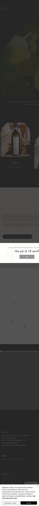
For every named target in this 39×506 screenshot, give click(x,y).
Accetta (28, 503)
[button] (27, 257)
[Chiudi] (36, 487)
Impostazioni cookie (10, 503)
